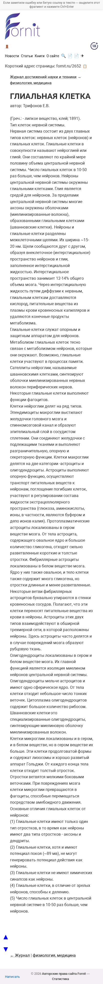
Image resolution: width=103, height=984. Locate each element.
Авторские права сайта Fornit (64, 974)
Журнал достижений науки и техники (43, 77)
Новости (12, 56)
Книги (39, 56)
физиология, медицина (31, 83)
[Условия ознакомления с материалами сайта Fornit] (94, 47)
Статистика (60, 979)
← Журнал (20, 955)
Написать (12, 977)
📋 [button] (85, 66)
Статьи (27, 56)
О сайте (52, 56)
